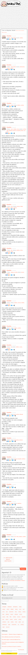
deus (3, 614)
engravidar (16, 440)
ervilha (24, 129)
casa (7, 611)
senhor (22, 105)
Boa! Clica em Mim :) (9, 653)
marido (11, 619)
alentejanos (15, 606)
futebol (14, 616)
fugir (8, 130)
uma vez (7, 627)
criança (19, 611)
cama (20, 609)
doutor (11, 614)
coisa (18, 129)
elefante (16, 614)
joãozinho (23, 616)
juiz (15, 414)
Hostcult (22, 649)
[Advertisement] (14, 18)
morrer (19, 302)
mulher (22, 302)
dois (12, 250)
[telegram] (13, 39)
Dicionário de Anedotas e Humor (17, 580)
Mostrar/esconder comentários (20, 30)
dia (11, 346)
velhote (15, 207)
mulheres (4, 621)
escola (20, 614)
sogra (3, 627)
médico (21, 37)
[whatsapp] (11, 39)
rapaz (12, 251)
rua (24, 130)
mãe (8, 621)
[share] (15, 39)
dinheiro (7, 614)
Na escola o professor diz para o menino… (12, 646)
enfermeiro (22, 66)
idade (21, 206)
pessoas (8, 304)
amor (12, 206)
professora (4, 624)
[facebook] (7, 39)
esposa (18, 206)
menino (15, 619)
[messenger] (12, 39)
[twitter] (8, 39)
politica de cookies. (10, 651)
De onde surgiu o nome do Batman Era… (11, 639)
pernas (21, 130)
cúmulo (23, 611)
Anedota (9, 35)
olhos (21, 250)
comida (15, 272)
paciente (8, 251)
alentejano (10, 606)
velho (11, 207)
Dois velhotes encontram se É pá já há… (11, 636)
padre (20, 621)
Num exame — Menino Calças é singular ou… (12, 634)
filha (17, 536)
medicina (19, 503)
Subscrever (5, 600)
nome (21, 346)
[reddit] (9, 39)
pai (22, 621)
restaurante (14, 624)
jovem (22, 272)
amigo (12, 503)
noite (16, 621)
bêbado (12, 609)
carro (12, 129)
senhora (21, 440)
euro (15, 536)
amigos (3, 609)
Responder (14, 103)
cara (23, 609)
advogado (4, 606)
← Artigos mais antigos (8, 559)
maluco (8, 68)
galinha (10, 130)
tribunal (21, 414)
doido (14, 37)
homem (14, 130)
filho (10, 616)
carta (12, 37)
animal (8, 609)
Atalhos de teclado (4, 32)
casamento (11, 611)
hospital (18, 130)
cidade (14, 129)
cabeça (12, 272)
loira (3, 619)
